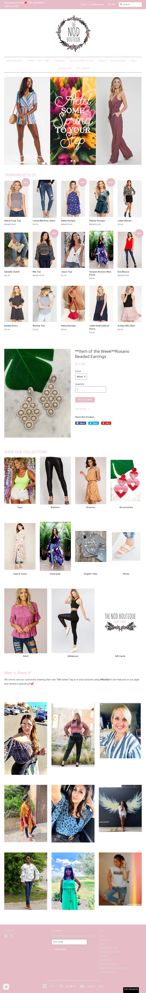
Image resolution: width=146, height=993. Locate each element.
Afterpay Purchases (108, 964)
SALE (134, 61)
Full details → (82, 408)
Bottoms (44, 61)
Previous (10, 121)
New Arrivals (15, 61)
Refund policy (105, 960)
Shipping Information (108, 948)
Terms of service (107, 972)
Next (135, 121)
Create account (97, 4)
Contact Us (104, 940)
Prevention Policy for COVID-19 (113, 968)
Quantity (79, 384)
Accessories (118, 61)
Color (78, 371)
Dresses (60, 61)
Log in (83, 4)
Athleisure (65, 68)
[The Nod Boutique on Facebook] (6, 937)
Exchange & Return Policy (110, 952)
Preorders (103, 956)
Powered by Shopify (90, 980)
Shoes (102, 61)
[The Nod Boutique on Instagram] (11, 937)
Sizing (101, 944)
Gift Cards (83, 68)
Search (102, 936)
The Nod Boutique (71, 980)
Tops (31, 61)
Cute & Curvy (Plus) (82, 61)
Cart (114, 4)
